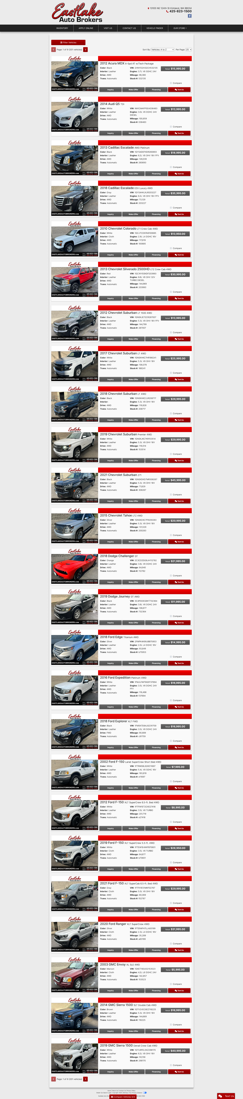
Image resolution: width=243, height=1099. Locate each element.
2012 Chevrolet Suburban (126, 313)
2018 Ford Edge (119, 637)
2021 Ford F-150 (129, 883)
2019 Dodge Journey (120, 596)
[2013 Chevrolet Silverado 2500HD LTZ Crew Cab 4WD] (74, 279)
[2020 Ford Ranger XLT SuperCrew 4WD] (74, 934)
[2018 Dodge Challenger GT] (74, 566)
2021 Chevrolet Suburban (120, 475)
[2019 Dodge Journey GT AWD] (74, 606)
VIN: (132, 68)
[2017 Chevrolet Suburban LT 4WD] (74, 363)
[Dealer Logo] (77, 12)
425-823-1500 (180, 11)
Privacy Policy (131, 1090)
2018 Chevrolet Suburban (123, 394)
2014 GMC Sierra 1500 (128, 1005)
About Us (115, 1090)
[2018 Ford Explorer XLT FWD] (74, 731)
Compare (177, 83)
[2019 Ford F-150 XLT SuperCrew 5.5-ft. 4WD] (74, 853)
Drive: (103, 75)
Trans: (103, 78)
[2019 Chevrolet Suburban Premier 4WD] (74, 444)
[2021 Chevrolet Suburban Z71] (74, 485)
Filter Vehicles (69, 42)
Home (109, 1090)
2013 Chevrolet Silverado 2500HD (135, 269)
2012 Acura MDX (127, 63)
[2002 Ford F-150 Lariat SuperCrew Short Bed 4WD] (74, 772)
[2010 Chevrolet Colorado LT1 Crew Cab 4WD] (74, 238)
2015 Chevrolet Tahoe (121, 515)
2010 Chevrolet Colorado (129, 228)
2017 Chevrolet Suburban (123, 353)
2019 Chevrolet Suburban (126, 434)
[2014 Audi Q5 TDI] (74, 114)
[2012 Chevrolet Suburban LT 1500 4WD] (74, 322)
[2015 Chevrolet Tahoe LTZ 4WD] (74, 525)
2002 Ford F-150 (130, 762)
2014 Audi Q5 (112, 104)
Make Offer (133, 89)
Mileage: (134, 75)
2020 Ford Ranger (124, 924)
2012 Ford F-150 (129, 802)
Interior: (104, 71)
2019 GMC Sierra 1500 (128, 1045)
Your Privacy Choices (135, 1092)
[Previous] (53, 49)
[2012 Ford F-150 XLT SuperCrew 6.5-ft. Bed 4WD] (74, 812)
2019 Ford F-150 (127, 843)
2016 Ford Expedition (123, 677)
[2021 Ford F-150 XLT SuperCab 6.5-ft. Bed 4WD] (74, 893)
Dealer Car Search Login (103, 1092)
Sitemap (125, 1092)
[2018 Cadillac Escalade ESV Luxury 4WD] (74, 198)
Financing (156, 89)
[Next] (85, 49)
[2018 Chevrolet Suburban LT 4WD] (74, 404)
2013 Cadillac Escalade (125, 147)
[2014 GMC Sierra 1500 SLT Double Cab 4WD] (74, 1015)
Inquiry (110, 89)
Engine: (133, 71)
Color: (103, 68)
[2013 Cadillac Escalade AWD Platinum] (74, 157)
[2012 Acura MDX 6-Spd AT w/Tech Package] (74, 73)
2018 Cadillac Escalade (126, 188)
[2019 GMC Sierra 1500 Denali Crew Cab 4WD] (74, 1055)
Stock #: (134, 78)
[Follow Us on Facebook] (189, 16)
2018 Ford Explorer (119, 721)
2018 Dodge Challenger (119, 556)
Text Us (180, 89)
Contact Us (122, 1090)
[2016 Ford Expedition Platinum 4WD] (74, 687)
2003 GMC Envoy (120, 964)
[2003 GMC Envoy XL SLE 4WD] (74, 974)
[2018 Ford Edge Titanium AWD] (74, 647)
